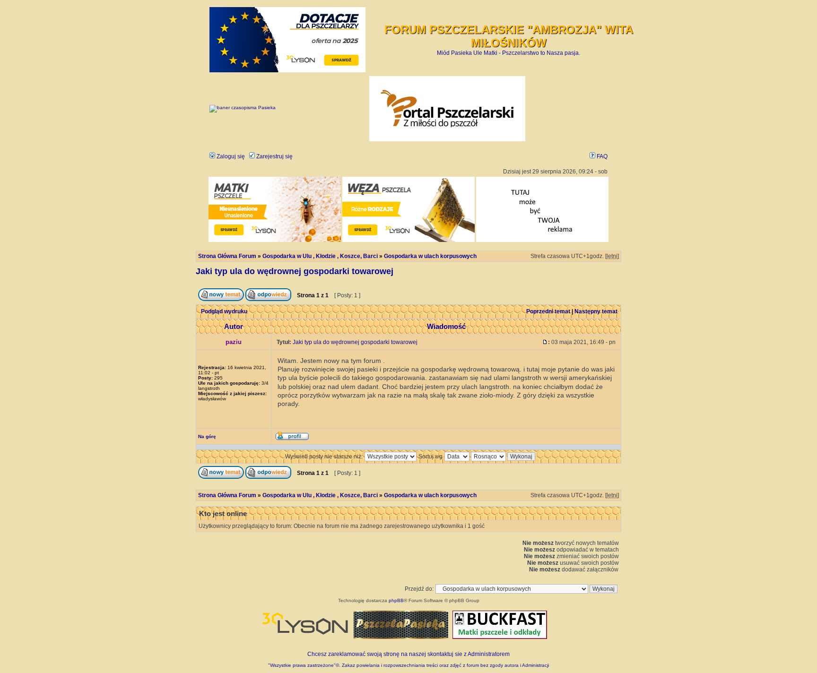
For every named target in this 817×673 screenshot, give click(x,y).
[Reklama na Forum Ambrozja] (542, 240)
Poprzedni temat (548, 311)
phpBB (396, 600)
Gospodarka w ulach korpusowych (430, 256)
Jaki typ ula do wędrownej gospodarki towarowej (294, 271)
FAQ (601, 156)
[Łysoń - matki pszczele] (275, 240)
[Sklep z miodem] (401, 637)
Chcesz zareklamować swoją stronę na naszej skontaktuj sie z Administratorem (408, 654)
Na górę (207, 436)
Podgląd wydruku (224, 311)
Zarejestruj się (274, 156)
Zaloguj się (230, 156)
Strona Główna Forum (227, 256)
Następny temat (595, 311)
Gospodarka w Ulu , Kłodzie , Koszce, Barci (320, 256)
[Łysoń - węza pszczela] (408, 240)
